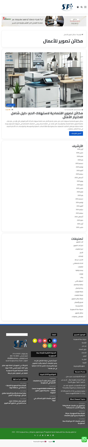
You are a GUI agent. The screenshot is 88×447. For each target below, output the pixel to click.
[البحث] (81, 7)
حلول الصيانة (82, 349)
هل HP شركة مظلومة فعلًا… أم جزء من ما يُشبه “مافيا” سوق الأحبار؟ (73, 381)
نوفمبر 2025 (79, 167)
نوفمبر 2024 (79, 202)
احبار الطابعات (79, 249)
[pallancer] (44, 21)
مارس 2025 (79, 188)
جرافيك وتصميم (78, 284)
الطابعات (80, 266)
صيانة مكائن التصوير (77, 298)
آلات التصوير (79, 242)
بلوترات (81, 274)
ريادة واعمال (79, 288)
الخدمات (83, 352)
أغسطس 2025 (79, 177)
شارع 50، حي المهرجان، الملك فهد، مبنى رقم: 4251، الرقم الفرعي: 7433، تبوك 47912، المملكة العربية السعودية (15, 368)
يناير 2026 (80, 160)
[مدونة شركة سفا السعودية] (66, 7)
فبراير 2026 (80, 156)
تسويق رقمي (79, 281)
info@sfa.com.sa (12, 358)
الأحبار (81, 252)
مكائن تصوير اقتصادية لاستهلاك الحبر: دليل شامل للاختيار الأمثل (47, 115)
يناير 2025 (80, 195)
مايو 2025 (80, 184)
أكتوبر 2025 (80, 170)
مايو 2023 (80, 220)
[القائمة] (85, 7)
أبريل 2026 (80, 149)
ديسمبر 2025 (79, 163)
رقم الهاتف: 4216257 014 (20, 353)
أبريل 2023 (80, 223)
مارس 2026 (79, 152)
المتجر (84, 356)
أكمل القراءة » (76, 133)
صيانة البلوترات (79, 291)
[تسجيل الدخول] (78, 7)
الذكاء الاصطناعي (78, 263)
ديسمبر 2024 (79, 199)
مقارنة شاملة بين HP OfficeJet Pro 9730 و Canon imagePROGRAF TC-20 (73, 392)
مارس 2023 (79, 227)
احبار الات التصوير (78, 245)
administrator (77, 109)
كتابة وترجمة (79, 306)
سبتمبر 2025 (79, 174)
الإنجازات (80, 256)
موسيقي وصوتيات (77, 316)
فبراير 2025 (80, 191)
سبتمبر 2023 (79, 213)
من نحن (84, 346)
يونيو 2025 (80, 181)
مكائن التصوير (79, 313)
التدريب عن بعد (79, 259)
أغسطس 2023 (79, 216)
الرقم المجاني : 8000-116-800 (19, 356)
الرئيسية (79, 34)
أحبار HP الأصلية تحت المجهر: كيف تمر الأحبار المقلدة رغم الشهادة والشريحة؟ (73, 386)
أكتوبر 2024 (80, 206)
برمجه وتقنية (79, 270)
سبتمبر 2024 (79, 209)
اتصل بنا (84, 359)
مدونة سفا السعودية (76, 309)
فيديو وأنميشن (78, 302)
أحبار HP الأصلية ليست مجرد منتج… (75, 376)
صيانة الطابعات (78, 295)
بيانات (81, 277)
